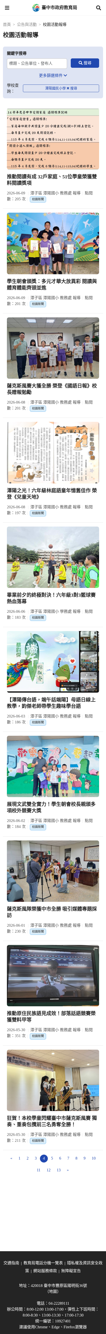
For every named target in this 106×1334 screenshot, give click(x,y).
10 (94, 1158)
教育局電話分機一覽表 (43, 1263)
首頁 (7, 24)
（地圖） (53, 1291)
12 (49, 1170)
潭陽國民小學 (55, 88)
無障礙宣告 (71, 1271)
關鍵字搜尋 (17, 53)
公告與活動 (27, 24)
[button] (7, 8)
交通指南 (11, 1263)
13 (59, 1170)
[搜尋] (85, 63)
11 (38, 1170)
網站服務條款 (45, 1271)
